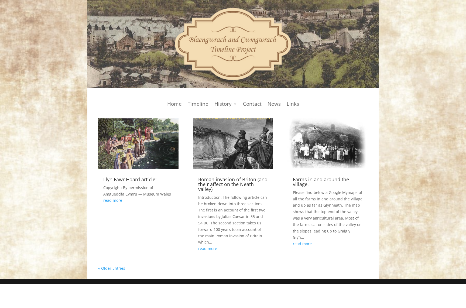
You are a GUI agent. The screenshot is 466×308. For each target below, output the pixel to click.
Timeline (198, 104)
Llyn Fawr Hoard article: (130, 179)
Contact (252, 104)
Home (174, 104)
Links (293, 104)
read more (112, 200)
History (223, 104)
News (274, 104)
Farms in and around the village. (321, 181)
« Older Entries (111, 268)
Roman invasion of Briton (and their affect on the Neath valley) (233, 184)
